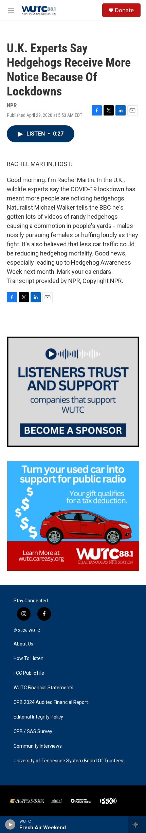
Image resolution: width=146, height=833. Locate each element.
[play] (10, 824)
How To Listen (28, 658)
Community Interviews (38, 746)
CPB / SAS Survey (33, 731)
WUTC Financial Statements (43, 687)
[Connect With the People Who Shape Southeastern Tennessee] (73, 391)
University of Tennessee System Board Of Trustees (68, 760)
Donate (124, 10)
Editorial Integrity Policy (38, 717)
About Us (23, 643)
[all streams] (137, 824)
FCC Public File (29, 673)
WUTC (34, 630)
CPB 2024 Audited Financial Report (51, 702)
